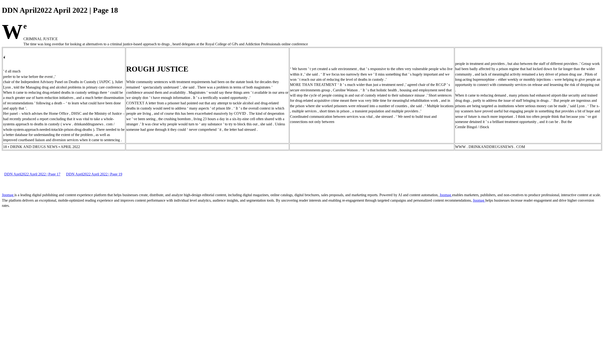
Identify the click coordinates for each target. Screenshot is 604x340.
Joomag (8, 195)
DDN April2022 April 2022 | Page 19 (94, 174)
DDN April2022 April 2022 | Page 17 (32, 174)
